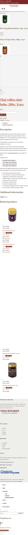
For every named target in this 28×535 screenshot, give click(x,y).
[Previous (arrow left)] (0, 94)
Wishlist (4, 444)
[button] (3, 116)
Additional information (8, 125)
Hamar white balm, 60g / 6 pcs (9, 230)
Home (1, 11)
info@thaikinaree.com (9, 462)
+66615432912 (9, 465)
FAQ (3, 430)
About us (4, 428)
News (4, 446)
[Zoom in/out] (4, 532)
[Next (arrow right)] (1, 94)
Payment (4, 432)
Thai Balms (5, 11)
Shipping (4, 433)
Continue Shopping (4, 530)
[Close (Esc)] (0, 532)
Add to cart (3, 114)
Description (5, 123)
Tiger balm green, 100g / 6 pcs (8, 244)
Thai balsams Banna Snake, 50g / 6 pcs (10, 385)
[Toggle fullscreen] (3, 532)
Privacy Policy (9, 481)
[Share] (1, 532)
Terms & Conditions (6, 448)
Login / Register (6, 506)
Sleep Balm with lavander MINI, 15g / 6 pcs (11, 353)
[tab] (15, 123)
